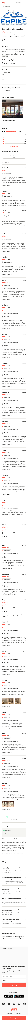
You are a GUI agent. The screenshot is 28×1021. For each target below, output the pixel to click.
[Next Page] (25, 817)
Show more (8, 834)
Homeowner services (7, 948)
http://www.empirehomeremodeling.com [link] (13, 938)
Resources (4, 957)
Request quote (14, 1018)
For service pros (5, 952)
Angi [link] (3, 6)
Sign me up (14, 985)
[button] (12, 111)
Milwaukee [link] (10, 6)
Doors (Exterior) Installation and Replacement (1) (14, 156)
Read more (5, 56)
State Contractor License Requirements (11, 839)
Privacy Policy (18, 1013)
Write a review (14, 146)
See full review (6, 185)
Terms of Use (10, 1013)
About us (4, 961)
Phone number (7, 40)
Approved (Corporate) (8, 10)
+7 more (22, 36)
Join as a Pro (18, 2)
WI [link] (6, 6)
